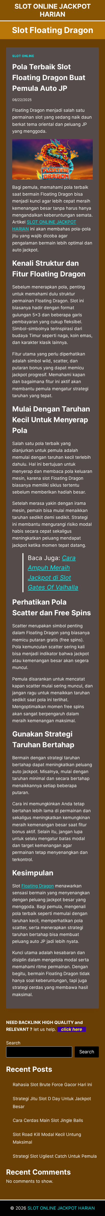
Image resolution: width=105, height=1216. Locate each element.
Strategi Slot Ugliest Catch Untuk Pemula (55, 1156)
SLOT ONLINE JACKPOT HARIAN (61, 1208)
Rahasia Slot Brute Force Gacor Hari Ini (52, 1084)
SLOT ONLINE (23, 56)
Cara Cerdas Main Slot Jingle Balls (48, 1120)
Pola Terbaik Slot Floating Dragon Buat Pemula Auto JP (48, 77)
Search (13, 1042)
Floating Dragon (37, 885)
